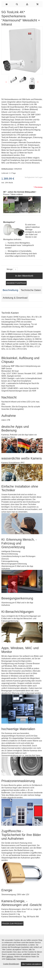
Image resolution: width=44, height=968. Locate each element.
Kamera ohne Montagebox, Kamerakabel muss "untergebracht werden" (19, 245)
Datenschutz (11, 959)
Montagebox (9, 222)
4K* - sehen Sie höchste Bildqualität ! (19, 192)
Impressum (21, 959)
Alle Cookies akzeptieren (31, 964)
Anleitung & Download (15, 297)
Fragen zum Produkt (12, 924)
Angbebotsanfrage (16, 283)
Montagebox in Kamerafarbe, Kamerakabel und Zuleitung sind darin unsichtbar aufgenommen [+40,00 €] (21, 253)
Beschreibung (10, 290)
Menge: (10, 269)
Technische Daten (31, 290)
